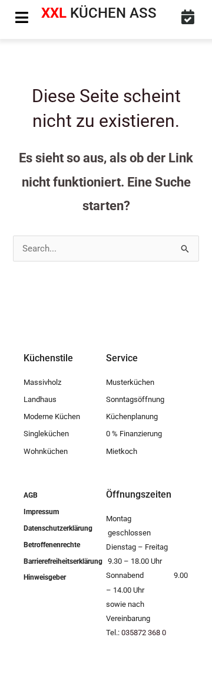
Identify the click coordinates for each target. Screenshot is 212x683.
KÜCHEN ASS (99, 13)
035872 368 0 (143, 632)
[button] (22, 17)
